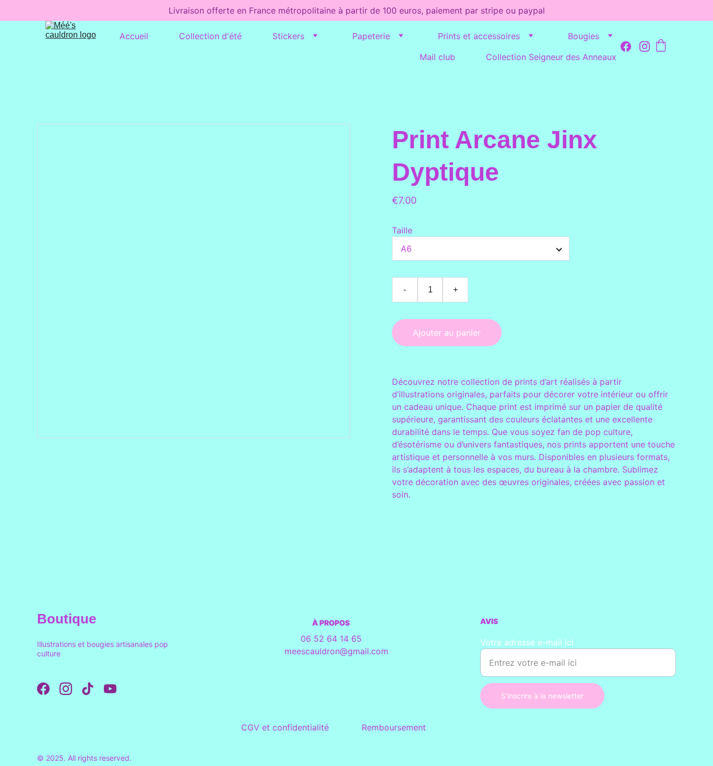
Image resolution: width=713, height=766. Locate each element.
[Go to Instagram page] (644, 46)
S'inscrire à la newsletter (542, 695)
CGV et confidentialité (285, 727)
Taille (402, 230)
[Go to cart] (661, 46)
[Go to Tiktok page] (87, 688)
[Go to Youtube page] (110, 688)
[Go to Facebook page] (630, 46)
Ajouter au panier (447, 332)
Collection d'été (210, 36)
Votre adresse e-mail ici (527, 642)
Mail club (437, 57)
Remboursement (394, 727)
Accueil (134, 36)
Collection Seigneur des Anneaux (551, 57)
